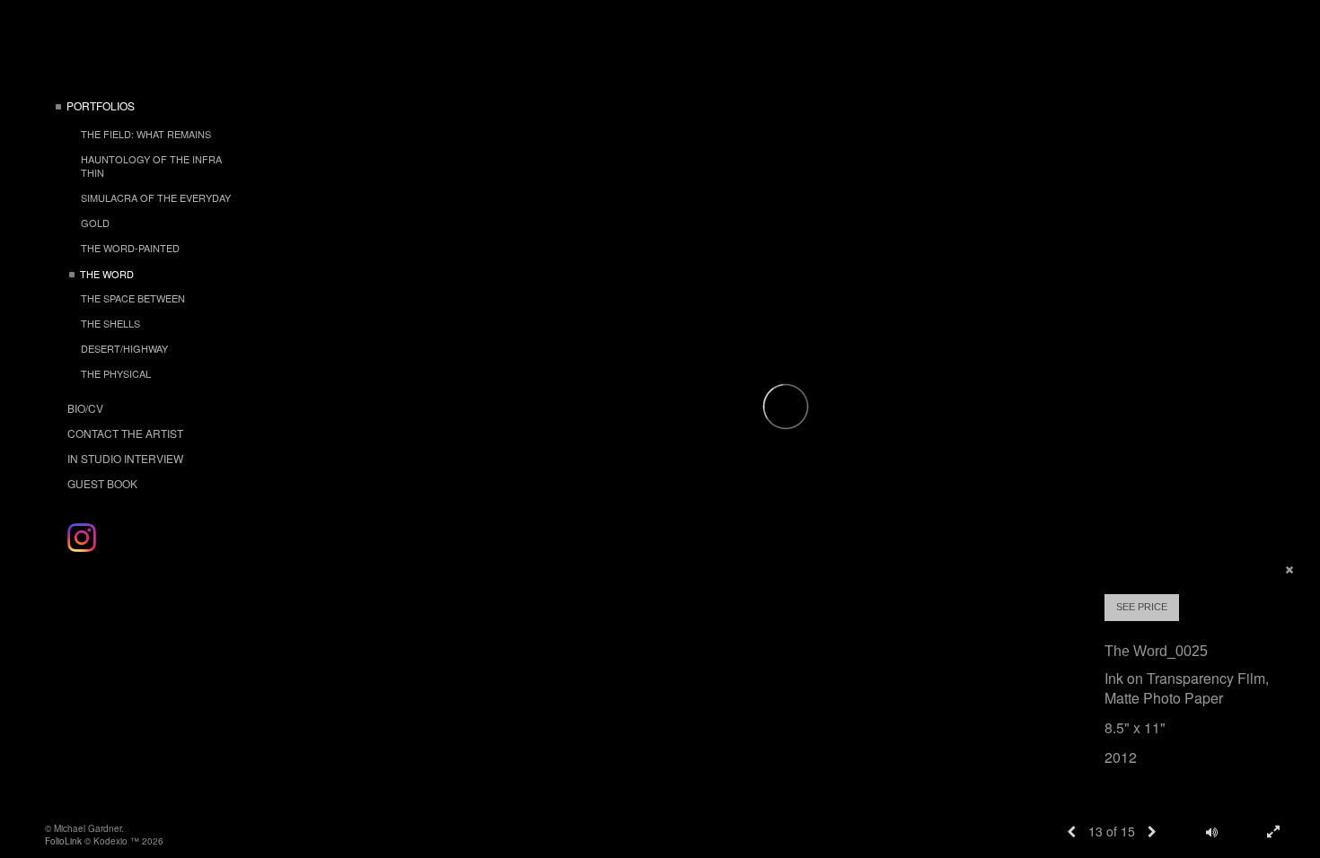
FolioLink (63, 841)
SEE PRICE (1141, 606)
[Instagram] (81, 537)
